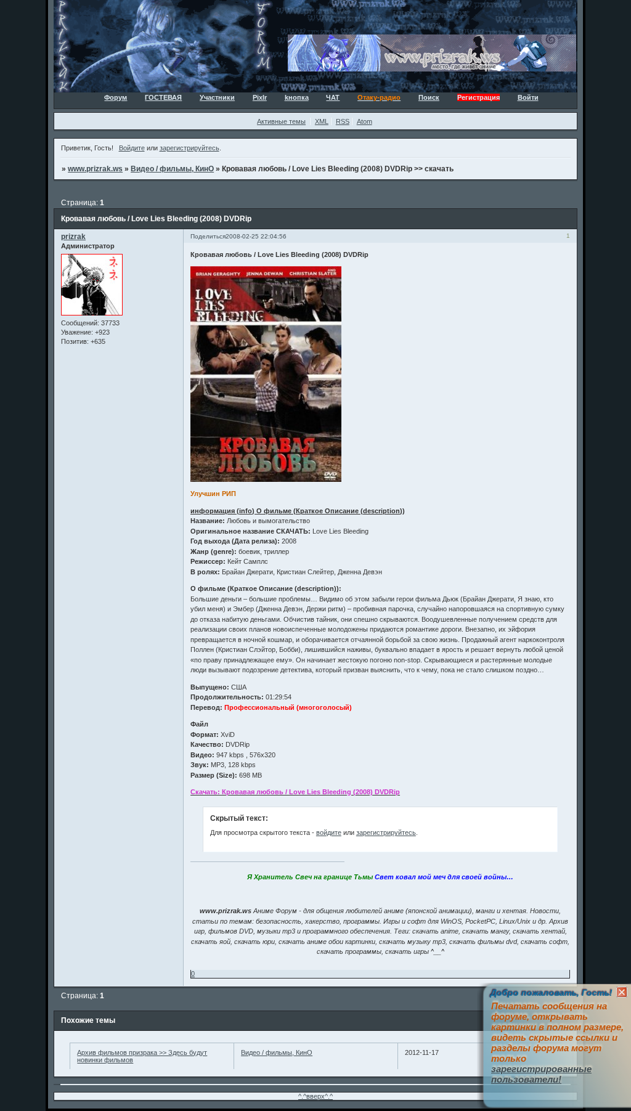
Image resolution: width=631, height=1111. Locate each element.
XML (321, 121)
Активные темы (281, 121)
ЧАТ (333, 97)
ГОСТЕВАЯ (163, 97)
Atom (364, 121)
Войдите (132, 148)
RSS (342, 121)
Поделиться (208, 236)
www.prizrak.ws (95, 169)
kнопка (297, 97)
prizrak (73, 236)
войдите (328, 832)
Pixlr (260, 97)
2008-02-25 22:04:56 (256, 236)
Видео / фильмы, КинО (172, 169)
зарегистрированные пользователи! (541, 1074)
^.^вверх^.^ (315, 1096)
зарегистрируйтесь (189, 148)
